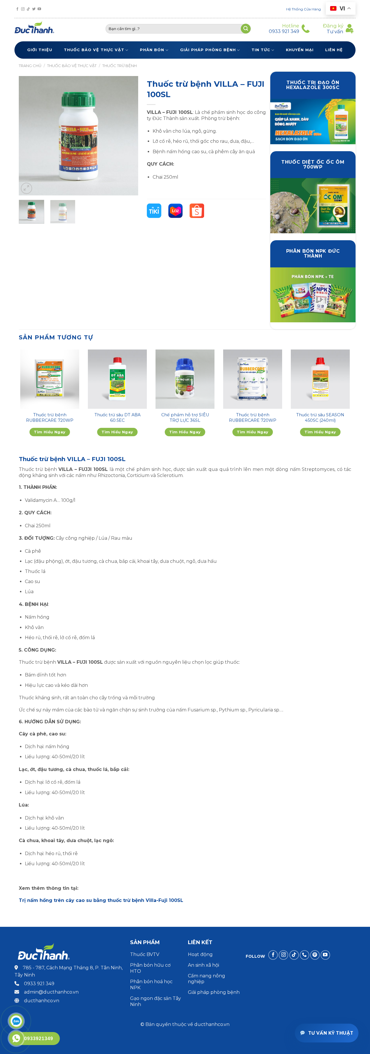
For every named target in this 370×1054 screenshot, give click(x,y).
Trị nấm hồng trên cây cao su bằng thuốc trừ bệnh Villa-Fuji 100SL (101, 900)
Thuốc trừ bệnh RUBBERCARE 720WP (49, 417)
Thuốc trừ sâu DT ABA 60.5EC (117, 417)
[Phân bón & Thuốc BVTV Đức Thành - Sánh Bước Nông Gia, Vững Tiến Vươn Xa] (37, 28)
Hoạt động (201, 954)
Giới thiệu (39, 50)
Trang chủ (30, 65)
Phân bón (152, 50)
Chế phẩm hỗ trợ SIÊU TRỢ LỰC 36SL (185, 417)
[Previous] (28, 136)
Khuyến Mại (300, 50)
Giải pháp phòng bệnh (208, 50)
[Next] (128, 136)
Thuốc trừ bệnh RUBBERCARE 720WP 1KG (252, 420)
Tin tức (260, 50)
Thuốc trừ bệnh (119, 65)
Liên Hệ (334, 50)
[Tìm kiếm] (246, 29)
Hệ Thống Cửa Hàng (303, 9)
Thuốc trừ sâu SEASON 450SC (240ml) (320, 417)
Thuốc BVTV (144, 954)
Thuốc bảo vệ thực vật (94, 50)
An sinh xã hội (203, 965)
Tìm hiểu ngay (49, 432)
